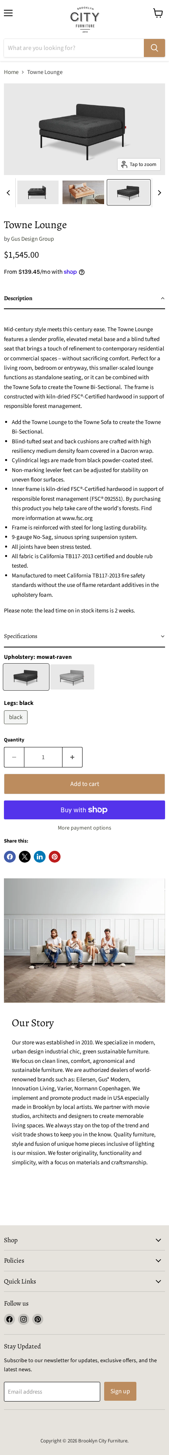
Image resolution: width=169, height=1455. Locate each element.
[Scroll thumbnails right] (158, 192)
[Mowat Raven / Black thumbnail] (129, 192)
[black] (16, 726)
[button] (84, 298)
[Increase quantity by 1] (72, 757)
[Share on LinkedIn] (40, 857)
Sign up (120, 1391)
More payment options (84, 828)
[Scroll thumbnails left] (9, 192)
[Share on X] (25, 857)
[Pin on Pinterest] (55, 857)
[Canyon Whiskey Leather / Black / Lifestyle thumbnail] (83, 192)
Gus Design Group (32, 239)
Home (11, 72)
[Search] (154, 48)
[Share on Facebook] (10, 857)
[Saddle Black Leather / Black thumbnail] (38, 192)
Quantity (14, 740)
